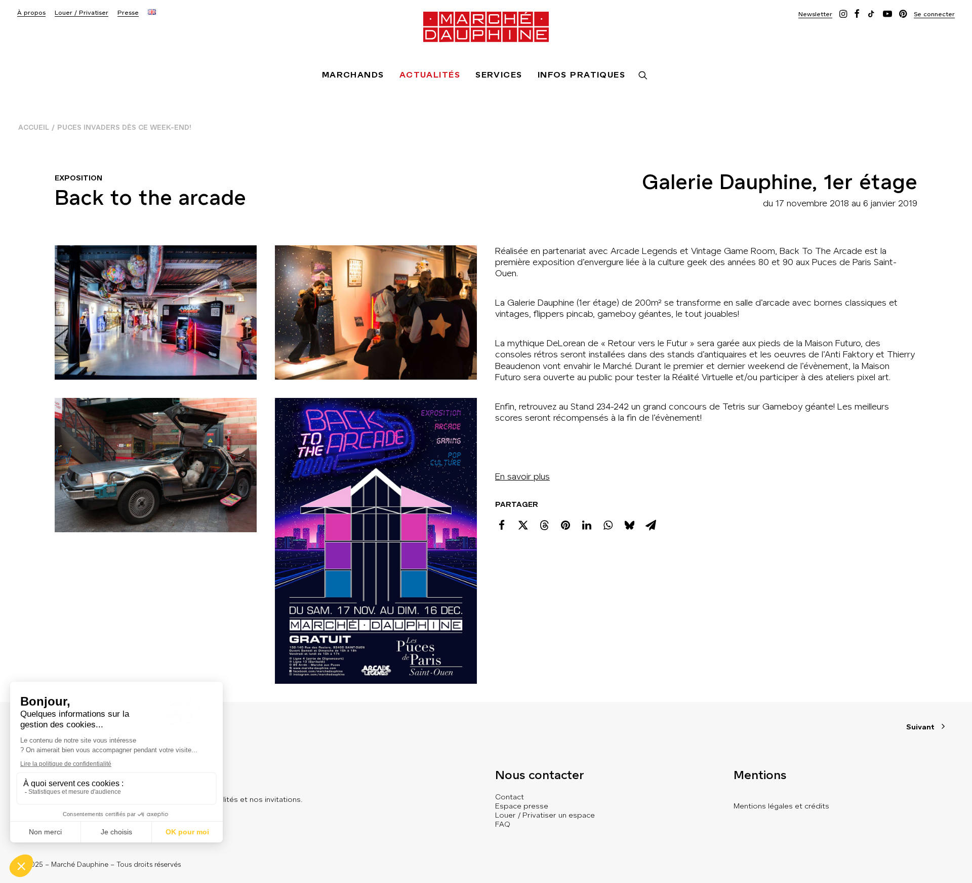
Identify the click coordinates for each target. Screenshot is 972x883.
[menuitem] (31, 13)
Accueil (33, 127)
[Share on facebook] (502, 525)
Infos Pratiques (582, 75)
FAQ (502, 824)
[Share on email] (650, 525)
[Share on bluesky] (629, 525)
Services (498, 75)
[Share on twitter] (523, 525)
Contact (509, 797)
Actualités (429, 75)
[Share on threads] (544, 525)
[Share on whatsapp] (608, 525)
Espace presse (521, 806)
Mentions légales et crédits (781, 806)
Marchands (353, 75)
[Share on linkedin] (587, 525)
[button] (815, 14)
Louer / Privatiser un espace (545, 815)
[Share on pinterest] (565, 525)
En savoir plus (522, 476)
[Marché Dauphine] (486, 27)
